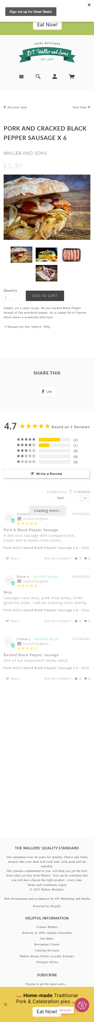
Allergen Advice (47, 962)
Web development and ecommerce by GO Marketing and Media (47, 898)
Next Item (80, 107)
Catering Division (47, 950)
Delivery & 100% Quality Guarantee (47, 932)
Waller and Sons (25, 153)
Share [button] (15, 558)
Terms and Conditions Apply (47, 885)
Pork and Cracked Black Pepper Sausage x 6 (41, 547)
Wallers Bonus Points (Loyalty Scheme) (47, 956)
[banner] (47, 52)
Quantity (10, 290)
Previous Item (17, 107)
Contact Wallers (47, 927)
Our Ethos (47, 938)
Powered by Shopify (47, 906)
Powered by (68, 492)
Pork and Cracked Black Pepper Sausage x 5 (41, 668)
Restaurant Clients (47, 944)
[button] (78, 558)
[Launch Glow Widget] (82, 1005)
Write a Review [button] (49, 473)
